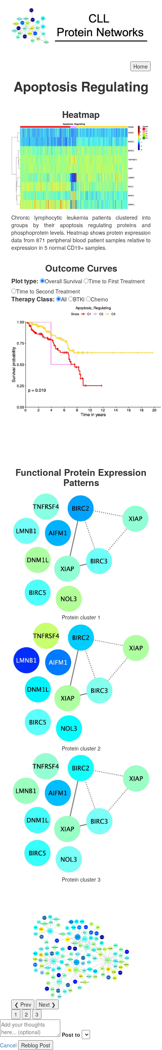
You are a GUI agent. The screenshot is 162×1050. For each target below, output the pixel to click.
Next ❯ (47, 1004)
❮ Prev (22, 1004)
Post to (71, 1034)
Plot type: (24, 281)
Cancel (8, 1045)
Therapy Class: (33, 299)
